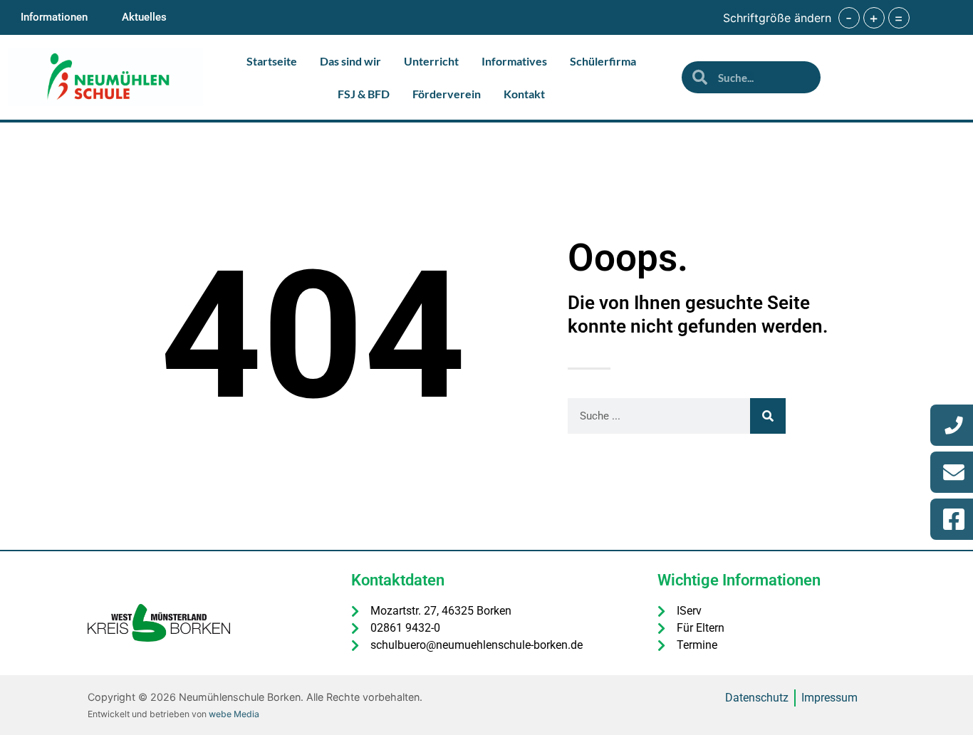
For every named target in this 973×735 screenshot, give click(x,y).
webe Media (234, 714)
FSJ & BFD (364, 93)
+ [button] (873, 17)
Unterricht (431, 61)
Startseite (271, 61)
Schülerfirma (603, 61)
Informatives (514, 61)
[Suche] (768, 416)
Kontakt (524, 93)
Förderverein (446, 93)
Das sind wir (350, 61)
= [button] (898, 17)
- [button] (848, 17)
